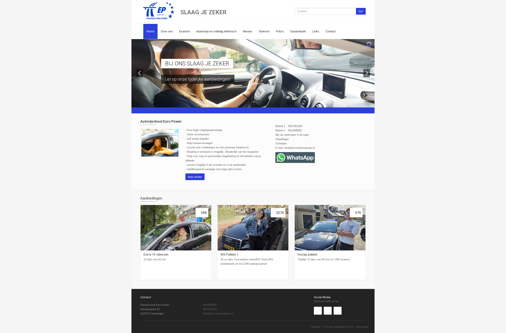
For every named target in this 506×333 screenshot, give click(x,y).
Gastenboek (298, 31)
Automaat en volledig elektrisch (216, 31)
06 (289, 126)
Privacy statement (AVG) (338, 326)
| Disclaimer (361, 326)
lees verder (195, 176)
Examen (184, 31)
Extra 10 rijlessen (155, 254)
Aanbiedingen (151, 198)
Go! (361, 11)
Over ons (167, 31)
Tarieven (264, 31)
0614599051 (210, 304)
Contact (331, 31)
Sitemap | (317, 326)
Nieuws (247, 31)
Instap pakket (307, 254)
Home (150, 31)
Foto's (280, 31)
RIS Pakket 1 (230, 254)
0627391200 (210, 309)
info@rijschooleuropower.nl (299, 147)
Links (315, 31)
